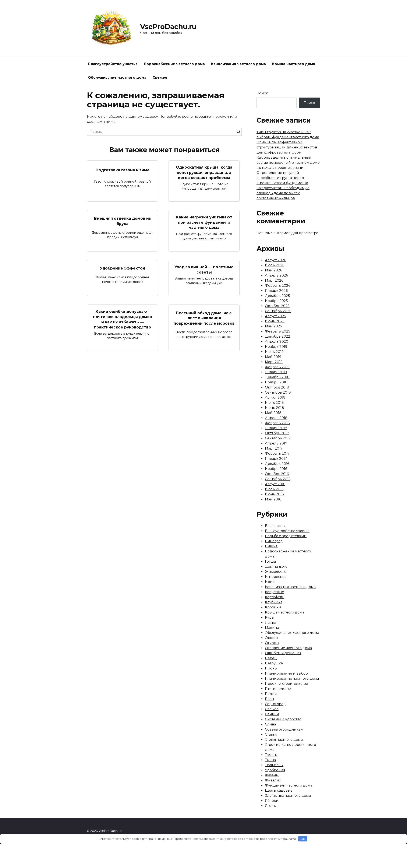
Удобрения (275, 770)
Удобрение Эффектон (122, 268)
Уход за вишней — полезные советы (204, 269)
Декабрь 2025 (277, 296)
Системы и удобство (283, 719)
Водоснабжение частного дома (174, 64)
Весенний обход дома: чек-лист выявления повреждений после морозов (204, 317)
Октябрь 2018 (277, 387)
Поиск (262, 93)
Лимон (271, 622)
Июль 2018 (274, 403)
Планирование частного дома (292, 678)
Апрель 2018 (276, 418)
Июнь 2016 (274, 494)
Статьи (271, 734)
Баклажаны (275, 526)
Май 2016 (273, 499)
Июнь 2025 (274, 321)
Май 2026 (273, 270)
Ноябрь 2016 (276, 469)
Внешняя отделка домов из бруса (122, 221)
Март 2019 (274, 362)
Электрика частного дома (288, 796)
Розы (269, 699)
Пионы (271, 668)
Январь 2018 (276, 428)
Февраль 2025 (277, 331)
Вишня (271, 546)
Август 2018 (275, 397)
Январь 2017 (276, 459)
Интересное (276, 577)
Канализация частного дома (238, 64)
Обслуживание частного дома (117, 77)
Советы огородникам (284, 729)
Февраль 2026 (277, 286)
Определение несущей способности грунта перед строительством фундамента (282, 178)
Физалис (273, 780)
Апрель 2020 (276, 342)
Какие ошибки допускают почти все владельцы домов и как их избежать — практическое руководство (122, 319)
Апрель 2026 (276, 275)
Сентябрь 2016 (277, 479)
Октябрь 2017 (277, 433)
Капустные (274, 592)
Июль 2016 (274, 489)
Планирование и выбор (286, 673)
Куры (269, 617)
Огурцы (272, 643)
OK (303, 838)
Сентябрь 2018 (278, 392)
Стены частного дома (284, 740)
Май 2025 (273, 326)
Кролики (273, 607)
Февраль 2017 (277, 453)
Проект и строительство (286, 684)
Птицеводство (278, 689)
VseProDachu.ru (168, 26)
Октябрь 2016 (277, 474)
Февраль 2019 (277, 367)
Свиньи (272, 714)
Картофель (274, 597)
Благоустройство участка (113, 64)
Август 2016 (275, 484)
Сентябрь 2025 (278, 311)
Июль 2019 (274, 352)
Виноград (274, 541)
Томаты (271, 755)
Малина (272, 628)
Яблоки (272, 801)
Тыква (270, 760)
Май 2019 (273, 357)
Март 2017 (274, 448)
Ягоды (271, 806)
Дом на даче (276, 567)
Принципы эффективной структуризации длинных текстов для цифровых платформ (286, 147)
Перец (271, 658)
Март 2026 (274, 280)
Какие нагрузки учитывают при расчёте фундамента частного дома (204, 222)
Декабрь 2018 (277, 377)
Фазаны (272, 775)
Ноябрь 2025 (276, 301)
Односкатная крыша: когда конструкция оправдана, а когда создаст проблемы (204, 172)
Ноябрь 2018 (276, 382)
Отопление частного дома (288, 648)
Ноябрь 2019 (276, 347)
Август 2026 (275, 260)
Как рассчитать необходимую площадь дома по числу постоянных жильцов (282, 193)
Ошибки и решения (283, 653)
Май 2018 (273, 413)
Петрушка (274, 663)
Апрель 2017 (276, 443)
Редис (271, 694)
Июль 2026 (274, 265)
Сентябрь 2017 (278, 438)
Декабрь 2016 (277, 464)
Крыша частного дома (293, 64)
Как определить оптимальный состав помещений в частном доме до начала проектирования (288, 162)
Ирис (270, 582)
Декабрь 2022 (277, 336)
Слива (270, 724)
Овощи (271, 638)
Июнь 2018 (274, 408)
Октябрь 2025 (277, 306)
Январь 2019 (276, 372)
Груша (270, 561)
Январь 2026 (276, 291)
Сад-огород (275, 704)
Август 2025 (275, 316)
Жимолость (275, 572)
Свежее (160, 77)
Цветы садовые (279, 790)
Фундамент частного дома (288, 785)
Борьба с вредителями (286, 536)
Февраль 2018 (277, 423)
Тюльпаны (274, 765)
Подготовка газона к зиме (122, 170)
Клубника (273, 602)
